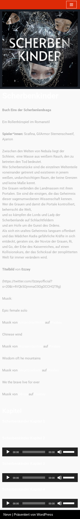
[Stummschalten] (59, 452)
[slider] (69, 451)
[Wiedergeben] (8, 452)
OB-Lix (23, 394)
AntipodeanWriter (31, 322)
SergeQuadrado (29, 370)
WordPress (45, 514)
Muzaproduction (30, 346)
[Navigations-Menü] (71, 4)
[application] (40, 452)
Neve (7, 514)
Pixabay (56, 322)
